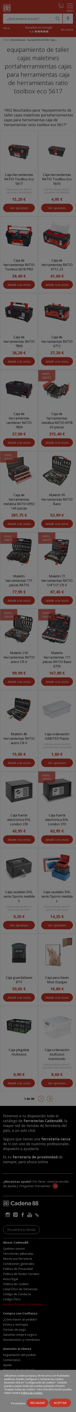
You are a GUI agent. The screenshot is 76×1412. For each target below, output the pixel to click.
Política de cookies (31, 1393)
